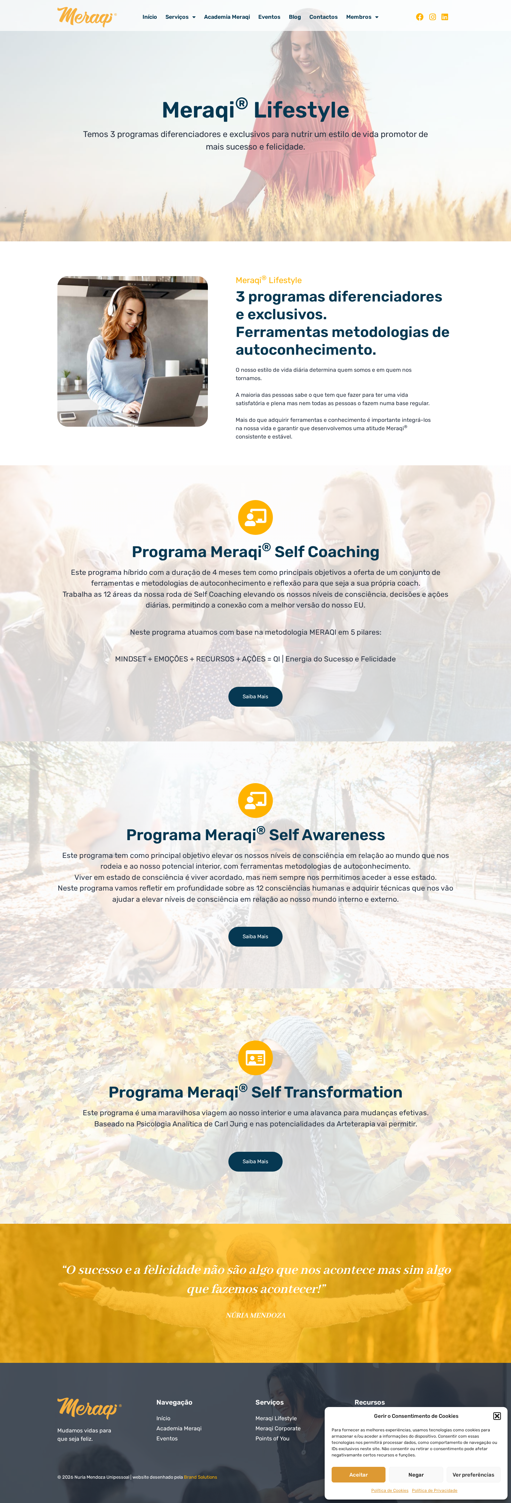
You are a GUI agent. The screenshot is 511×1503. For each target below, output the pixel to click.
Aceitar (358, 1475)
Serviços (177, 17)
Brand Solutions (200, 1477)
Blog (295, 17)
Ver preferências (473, 1475)
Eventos (269, 17)
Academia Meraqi (227, 17)
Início (150, 17)
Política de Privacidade (434, 1490)
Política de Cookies (389, 1490)
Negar (416, 1475)
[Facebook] (420, 17)
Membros (359, 17)
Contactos (323, 17)
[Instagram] (432, 17)
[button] (497, 1416)
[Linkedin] (444, 17)
